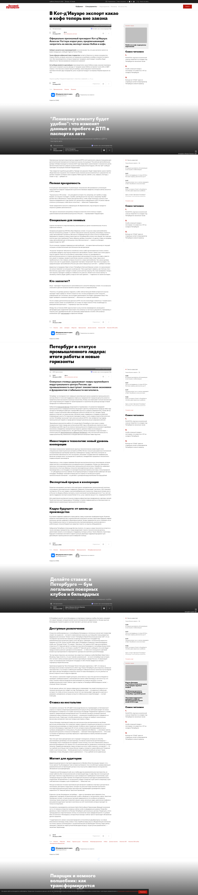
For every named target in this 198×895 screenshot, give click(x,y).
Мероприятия (104, 6)
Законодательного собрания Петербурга (74, 432)
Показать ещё (129, 201)
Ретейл (68, 841)
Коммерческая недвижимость (57, 843)
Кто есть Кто (122, 6)
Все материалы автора (70, 34)
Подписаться (111, 1)
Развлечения (85, 841)
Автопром (66, 328)
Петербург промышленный (94, 550)
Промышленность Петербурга (67, 550)
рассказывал (65, 313)
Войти (187, 6)
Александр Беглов (63, 407)
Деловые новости (92, 328)
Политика (73, 89)
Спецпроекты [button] (91, 6)
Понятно (143, 892)
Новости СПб (101, 328)
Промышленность (57, 89)
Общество (74, 328)
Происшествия (82, 328)
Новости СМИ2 (54, 100)
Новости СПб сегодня (112, 328)
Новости (66, 89)
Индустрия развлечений (96, 841)
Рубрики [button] (79, 6)
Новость (55, 328)
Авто (61, 328)
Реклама (114, 6)
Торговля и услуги (76, 841)
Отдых (105, 841)
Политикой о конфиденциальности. (128, 891)
